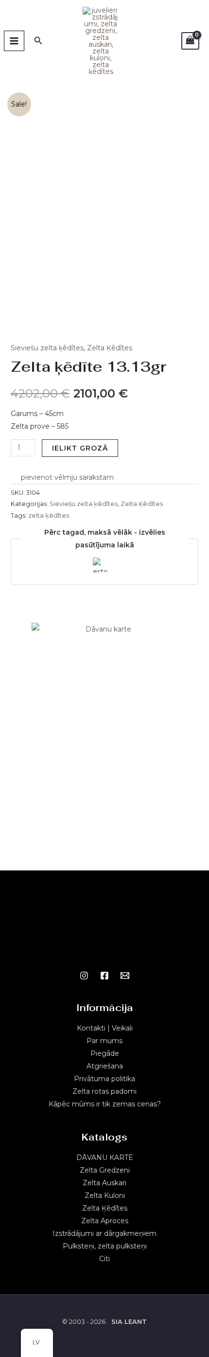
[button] (62, 477)
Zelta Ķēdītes (109, 348)
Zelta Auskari (104, 1182)
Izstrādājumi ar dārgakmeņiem (104, 1233)
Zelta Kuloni (105, 1195)
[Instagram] (84, 975)
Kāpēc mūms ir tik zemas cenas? (105, 1104)
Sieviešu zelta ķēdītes (47, 348)
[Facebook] (104, 975)
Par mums (104, 1040)
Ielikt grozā (80, 448)
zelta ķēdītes (48, 515)
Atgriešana (105, 1066)
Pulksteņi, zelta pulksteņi (105, 1246)
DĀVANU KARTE (104, 1157)
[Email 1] (125, 975)
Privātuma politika (104, 1078)
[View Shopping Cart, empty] (190, 41)
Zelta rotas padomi (104, 1091)
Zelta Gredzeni (105, 1170)
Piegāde (104, 1053)
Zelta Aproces (104, 1220)
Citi (104, 1258)
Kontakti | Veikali (105, 1028)
